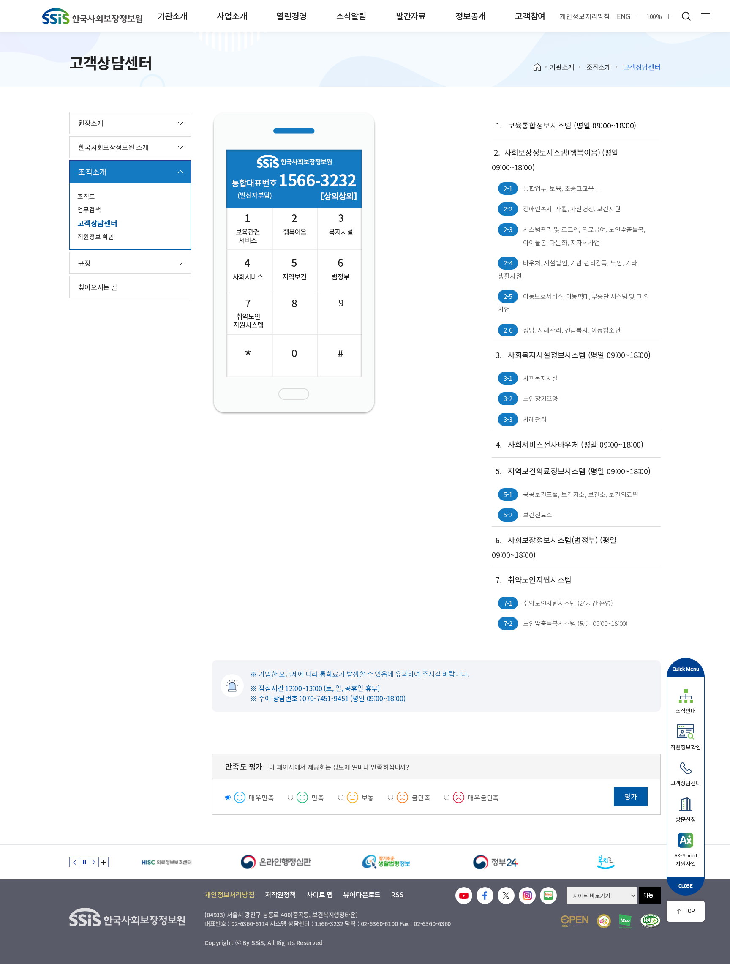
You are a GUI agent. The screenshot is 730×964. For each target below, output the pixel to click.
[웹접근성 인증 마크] (650, 921)
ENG (623, 16)
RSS (397, 894)
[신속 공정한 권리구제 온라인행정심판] (276, 862)
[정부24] (496, 862)
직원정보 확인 (95, 236)
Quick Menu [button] (686, 669)
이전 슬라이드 (74, 862)
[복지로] (606, 862)
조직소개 (598, 66)
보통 (368, 797)
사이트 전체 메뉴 (705, 16)
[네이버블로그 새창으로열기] (548, 895)
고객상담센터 (97, 223)
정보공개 (470, 16)
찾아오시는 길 (97, 287)
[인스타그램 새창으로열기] (527, 895)
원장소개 (90, 123)
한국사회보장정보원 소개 (113, 147)
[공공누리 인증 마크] (574, 921)
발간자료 (411, 16)
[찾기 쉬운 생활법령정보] (386, 862)
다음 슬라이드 (94, 862)
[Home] (540, 67)
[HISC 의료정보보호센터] (166, 862)
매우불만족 (483, 797)
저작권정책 (280, 894)
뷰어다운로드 (362, 894)
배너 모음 (103, 862)
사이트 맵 (319, 894)
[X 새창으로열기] (506, 895)
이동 (648, 895)
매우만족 (261, 797)
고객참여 (530, 16)
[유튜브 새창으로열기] (463, 895)
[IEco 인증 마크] (625, 921)
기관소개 (172, 16)
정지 (84, 862)
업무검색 (89, 209)
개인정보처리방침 (585, 16)
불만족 (420, 797)
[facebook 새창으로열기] (485, 895)
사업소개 (232, 16)
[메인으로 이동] (92, 16)
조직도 (86, 196)
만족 (317, 797)
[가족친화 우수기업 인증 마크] (604, 921)
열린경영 (291, 16)
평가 (630, 796)
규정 (84, 263)
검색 (686, 16)
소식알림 (351, 16)
